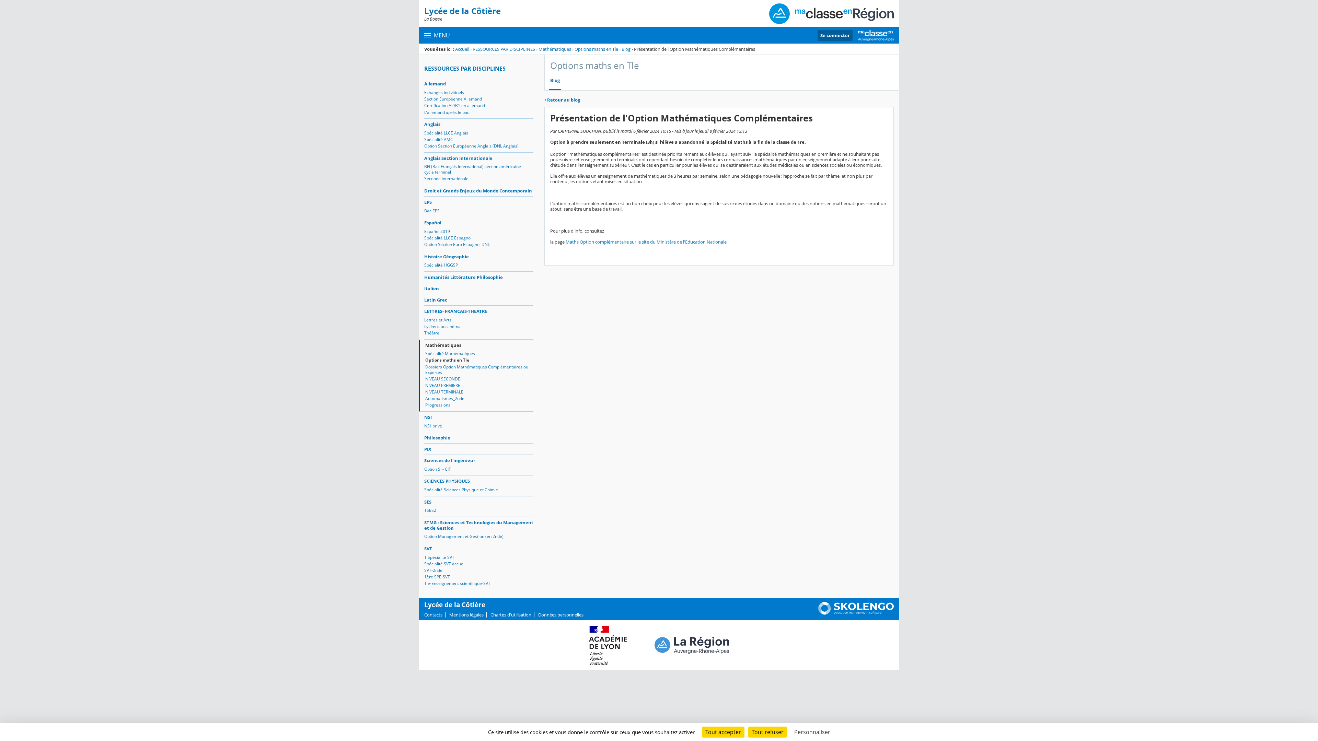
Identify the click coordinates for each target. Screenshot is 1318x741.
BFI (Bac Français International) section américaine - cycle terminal (473, 169)
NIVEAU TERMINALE (444, 392)
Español (432, 223)
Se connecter (835, 35)
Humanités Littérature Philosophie (463, 277)
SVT (428, 548)
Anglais (432, 124)
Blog (626, 49)
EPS (428, 202)
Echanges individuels (444, 92)
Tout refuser (768, 732)
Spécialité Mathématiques (450, 353)
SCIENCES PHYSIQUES (447, 481)
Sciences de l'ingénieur (449, 460)
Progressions (437, 405)
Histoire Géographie (446, 257)
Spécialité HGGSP (441, 265)
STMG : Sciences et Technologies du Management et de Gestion (478, 525)
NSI (428, 417)
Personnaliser (812, 732)
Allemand (435, 84)
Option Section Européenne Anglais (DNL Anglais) (471, 146)
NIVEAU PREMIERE (442, 385)
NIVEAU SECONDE (442, 379)
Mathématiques (555, 49)
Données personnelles (560, 615)
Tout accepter (723, 732)
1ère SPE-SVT (437, 577)
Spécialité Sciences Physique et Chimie (461, 490)
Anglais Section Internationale (458, 158)
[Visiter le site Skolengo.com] (856, 613)
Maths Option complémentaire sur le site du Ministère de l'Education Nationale (646, 242)
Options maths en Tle (596, 49)
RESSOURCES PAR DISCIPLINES (504, 49)
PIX (427, 449)
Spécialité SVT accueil (444, 564)
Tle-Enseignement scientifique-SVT (457, 583)
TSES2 (430, 510)
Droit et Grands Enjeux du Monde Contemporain (478, 191)
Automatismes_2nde (444, 398)
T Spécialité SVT (439, 557)
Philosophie (437, 438)
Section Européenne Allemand (453, 99)
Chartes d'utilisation (510, 615)
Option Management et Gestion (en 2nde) (464, 536)
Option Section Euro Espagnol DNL (457, 244)
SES (427, 502)
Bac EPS (432, 211)
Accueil (462, 49)
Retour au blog (562, 100)
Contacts (433, 615)
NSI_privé (433, 426)
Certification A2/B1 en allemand (454, 105)
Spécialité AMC (438, 139)
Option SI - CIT (437, 469)
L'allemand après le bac (446, 112)
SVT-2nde (433, 570)
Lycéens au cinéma (442, 326)
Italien (431, 288)
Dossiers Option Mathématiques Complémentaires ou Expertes (476, 369)
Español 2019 (437, 231)
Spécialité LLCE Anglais (446, 133)
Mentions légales (466, 615)
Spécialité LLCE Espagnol (448, 238)
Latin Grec (435, 300)
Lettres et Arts (437, 320)
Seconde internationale (446, 178)
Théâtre (431, 333)
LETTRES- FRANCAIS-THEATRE (455, 311)
